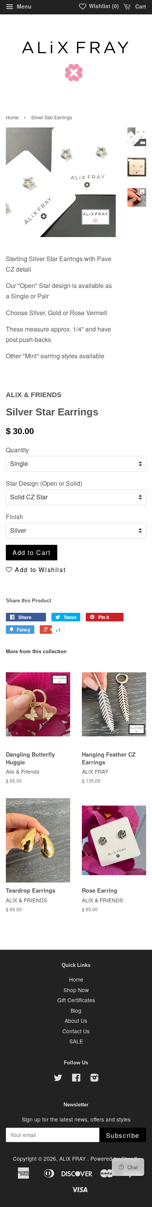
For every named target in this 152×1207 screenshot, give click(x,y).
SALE (76, 1041)
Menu (23, 6)
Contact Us (76, 1031)
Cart (140, 6)
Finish (14, 516)
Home (12, 117)
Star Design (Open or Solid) (44, 483)
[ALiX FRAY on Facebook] (76, 1079)
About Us (76, 1020)
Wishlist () (103, 6)
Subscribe (123, 1135)
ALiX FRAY (73, 1158)
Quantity (17, 449)
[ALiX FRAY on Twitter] (58, 1079)
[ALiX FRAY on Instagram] (94, 1079)
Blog (76, 1010)
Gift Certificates (76, 1000)
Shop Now (76, 990)
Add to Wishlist (39, 569)
